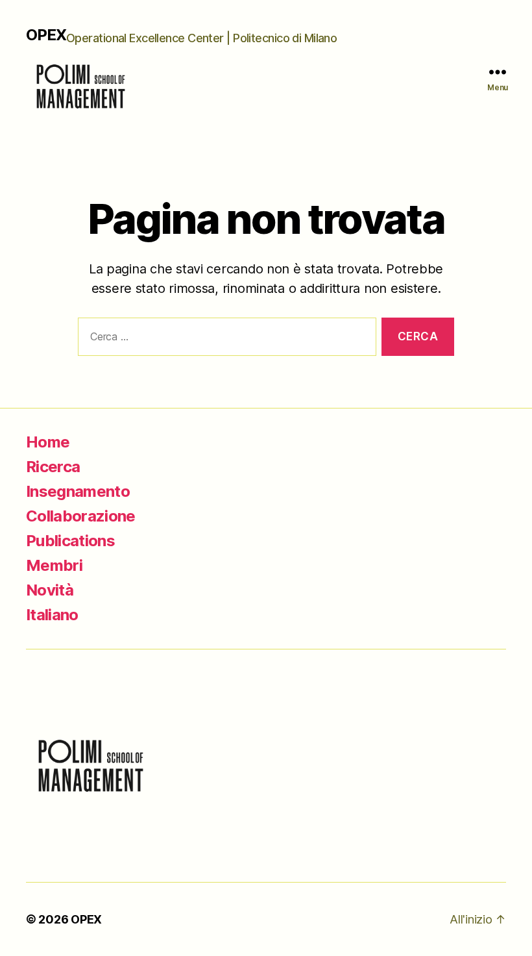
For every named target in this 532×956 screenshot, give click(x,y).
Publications (70, 540)
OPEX (46, 35)
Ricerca (53, 466)
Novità (49, 590)
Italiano (52, 614)
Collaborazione (81, 516)
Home (47, 442)
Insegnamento (78, 491)
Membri (54, 565)
